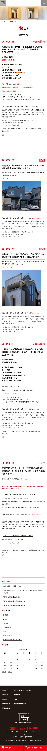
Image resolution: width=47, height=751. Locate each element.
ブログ (41, 462)
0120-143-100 (26, 728)
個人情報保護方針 (20, 704)
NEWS (42, 160)
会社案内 (17, 695)
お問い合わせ (9, 748)
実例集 (4, 699)
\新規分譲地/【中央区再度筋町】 (15, 601)
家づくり (5, 695)
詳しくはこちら (7, 179)
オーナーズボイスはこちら (11, 125)
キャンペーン (7, 635)
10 (5, 662)
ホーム (5, 21)
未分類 (5, 615)
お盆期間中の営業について (13, 586)
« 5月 (4, 671)
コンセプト (5, 690)
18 (11, 665)
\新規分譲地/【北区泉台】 (12, 597)
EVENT (5, 623)
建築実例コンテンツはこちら (13, 539)
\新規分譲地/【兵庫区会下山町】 (15, 605)
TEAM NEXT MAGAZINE (22, 690)
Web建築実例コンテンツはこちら (13, 123)
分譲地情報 (39, 41)
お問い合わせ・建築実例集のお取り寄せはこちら (18, 120)
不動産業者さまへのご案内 (12, 640)
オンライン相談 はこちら (35, 748)
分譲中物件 (6, 704)
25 (11, 668)
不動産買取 (6, 708)
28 (30, 668)
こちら (17, 386)
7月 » (10, 671)
